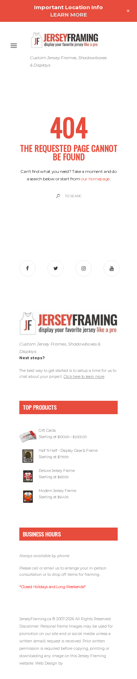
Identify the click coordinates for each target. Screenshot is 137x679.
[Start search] (57, 195)
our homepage (95, 178)
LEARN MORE (68, 14)
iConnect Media (77, 663)
